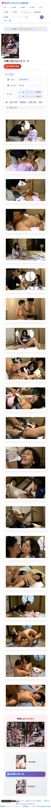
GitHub (32, 804)
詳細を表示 (13, 108)
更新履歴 (26, 806)
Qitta (47, 801)
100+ (23, 7)
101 (32, 7)
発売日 (39, 12)
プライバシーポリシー (14, 806)
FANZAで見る (14, 66)
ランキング (27, 12)
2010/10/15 (23, 80)
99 (15, 7)
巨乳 (15, 12)
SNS (6, 17)
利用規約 (3, 806)
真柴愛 (14, 29)
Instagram (24, 804)
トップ (8, 29)
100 (6, 12)
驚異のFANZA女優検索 (16, 3)
